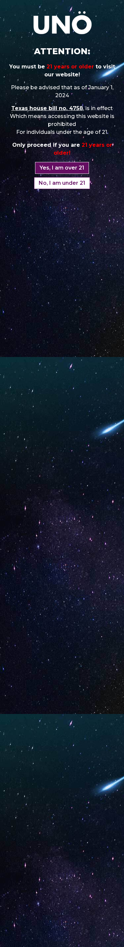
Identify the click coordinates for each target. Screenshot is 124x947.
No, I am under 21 (62, 183)
